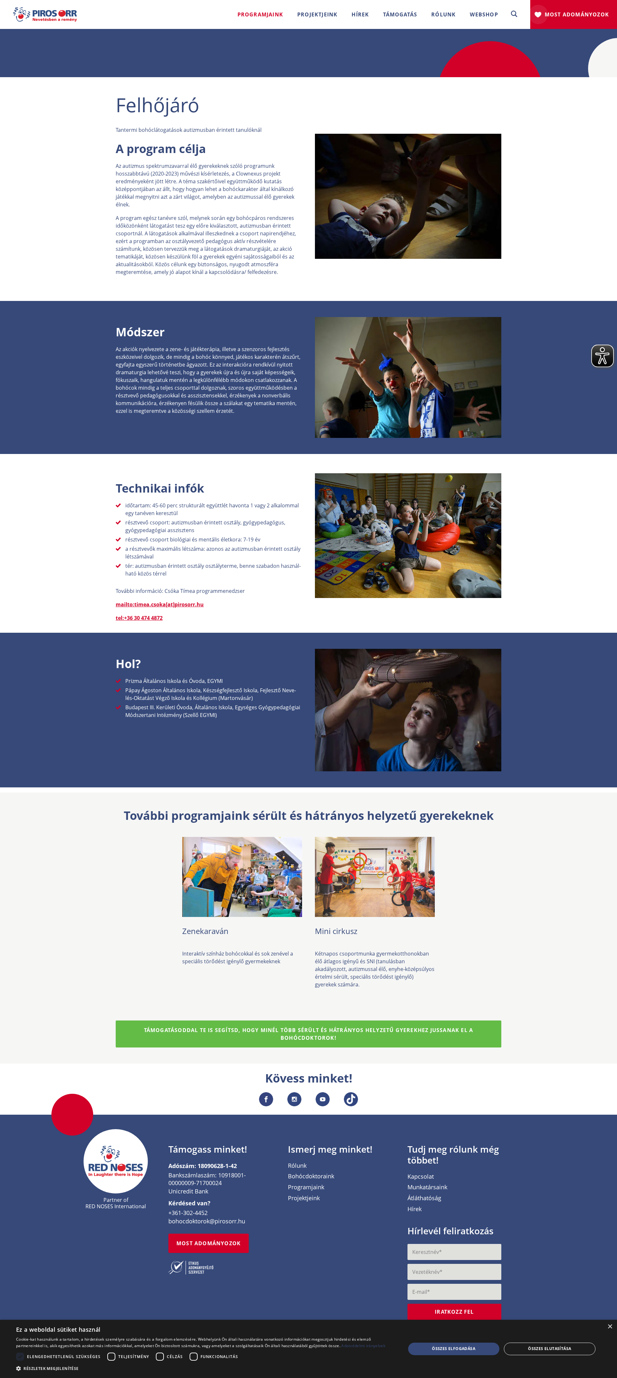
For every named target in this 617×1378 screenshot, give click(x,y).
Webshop (484, 14)
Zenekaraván (205, 931)
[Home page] (115, 1161)
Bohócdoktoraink (311, 1176)
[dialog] (308, 1349)
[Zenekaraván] (242, 913)
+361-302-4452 (188, 1213)
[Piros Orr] (45, 10)
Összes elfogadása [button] (453, 1348)
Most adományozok (577, 14)
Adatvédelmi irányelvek (363, 1345)
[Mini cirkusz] (375, 913)
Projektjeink (304, 1198)
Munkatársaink (427, 1187)
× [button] (609, 1326)
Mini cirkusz (336, 931)
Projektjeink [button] (317, 14)
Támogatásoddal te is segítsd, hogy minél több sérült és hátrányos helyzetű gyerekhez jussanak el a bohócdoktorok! (308, 1034)
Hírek (360, 14)
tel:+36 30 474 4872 (139, 617)
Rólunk (297, 1165)
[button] (514, 14)
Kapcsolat (420, 1176)
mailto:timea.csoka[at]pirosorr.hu (160, 604)
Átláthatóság (424, 1198)
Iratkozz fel (454, 1311)
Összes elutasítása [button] (549, 1348)
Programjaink (306, 1187)
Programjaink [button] (260, 14)
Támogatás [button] (400, 14)
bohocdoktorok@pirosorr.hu (206, 1221)
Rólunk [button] (443, 14)
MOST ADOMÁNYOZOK (208, 1243)
